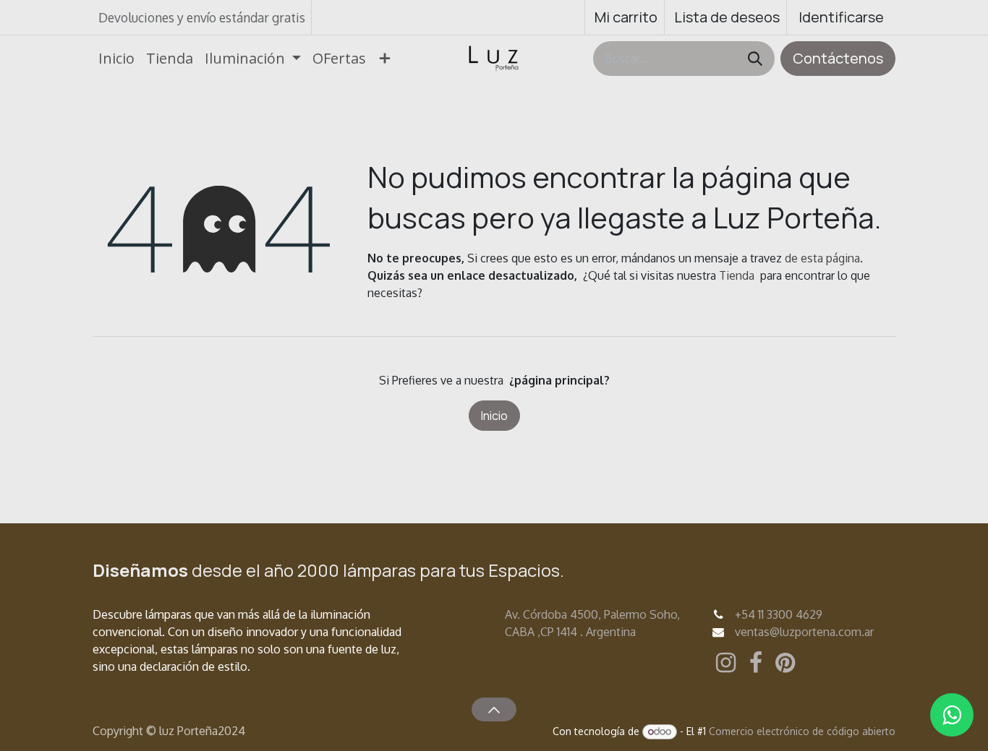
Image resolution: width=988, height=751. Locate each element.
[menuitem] (116, 58)
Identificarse (841, 17)
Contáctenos (838, 58)
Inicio (494, 416)
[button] (494, 709)
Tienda (736, 275)
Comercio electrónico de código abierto (802, 731)
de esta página (822, 258)
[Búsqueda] (755, 58)
